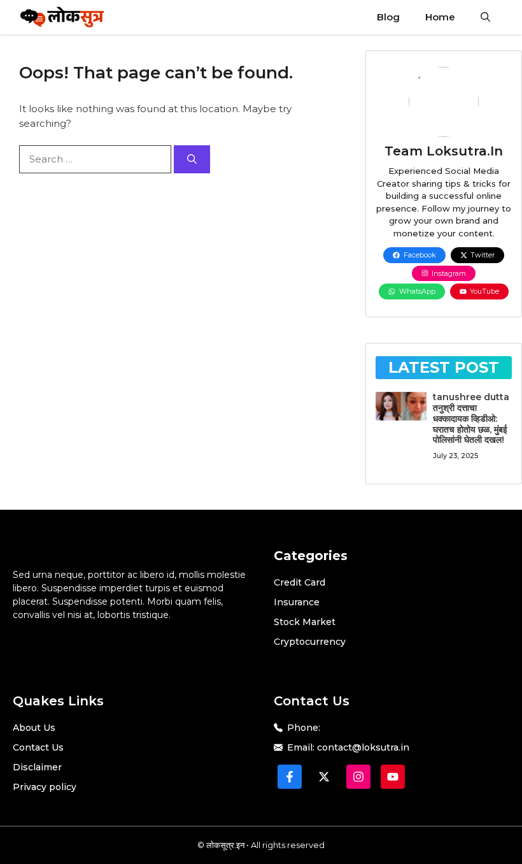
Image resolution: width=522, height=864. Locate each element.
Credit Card (299, 582)
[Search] (192, 159)
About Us (34, 727)
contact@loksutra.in (363, 747)
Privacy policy (44, 787)
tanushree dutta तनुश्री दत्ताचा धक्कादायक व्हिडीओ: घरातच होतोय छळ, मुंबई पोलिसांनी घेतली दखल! (471, 418)
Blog (388, 17)
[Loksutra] (62, 17)
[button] (485, 17)
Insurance (297, 602)
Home (440, 17)
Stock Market (304, 622)
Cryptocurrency (310, 641)
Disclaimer (37, 767)
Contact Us (38, 747)
